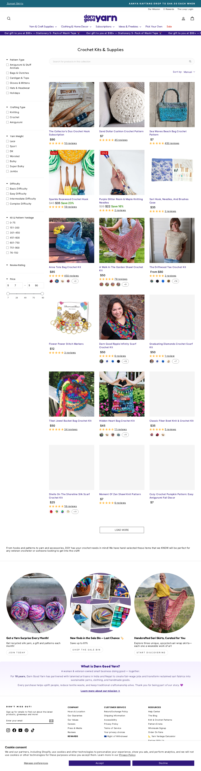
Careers (72, 724)
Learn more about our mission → (100, 690)
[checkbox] (24, 66)
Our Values (73, 720)
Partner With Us (156, 740)
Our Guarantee (75, 715)
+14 (175, 281)
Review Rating (17, 265)
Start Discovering (151, 652)
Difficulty (14, 183)
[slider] (8, 293)
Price (12, 279)
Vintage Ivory (62, 281)
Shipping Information (114, 715)
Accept (100, 763)
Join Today (17, 652)
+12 (125, 361)
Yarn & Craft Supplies (41, 26)
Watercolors (151, 281)
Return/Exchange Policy (116, 711)
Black (157, 281)
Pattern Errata (155, 724)
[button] (56, 143)
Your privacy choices (114, 732)
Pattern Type (16, 59)
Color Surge (51, 511)
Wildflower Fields (113, 284)
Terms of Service (112, 728)
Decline (163, 763)
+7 (175, 361)
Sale (169, 26)
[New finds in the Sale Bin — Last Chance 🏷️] (100, 603)
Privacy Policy (127, 754)
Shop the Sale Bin (86, 650)
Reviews (72, 732)
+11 (125, 435)
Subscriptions (104, 26)
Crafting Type (17, 107)
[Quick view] (91, 124)
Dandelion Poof (168, 361)
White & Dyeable (68, 511)
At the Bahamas (68, 281)
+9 (125, 284)
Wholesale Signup (157, 728)
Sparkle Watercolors (168, 281)
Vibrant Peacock (62, 511)
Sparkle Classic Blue (163, 281)
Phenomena (107, 361)
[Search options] (191, 61)
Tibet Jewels (51, 281)
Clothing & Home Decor (75, 26)
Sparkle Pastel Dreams (57, 511)
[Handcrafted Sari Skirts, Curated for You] (164, 603)
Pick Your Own (154, 26)
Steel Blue (118, 435)
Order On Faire (155, 732)
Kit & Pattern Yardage (21, 217)
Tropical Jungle (107, 284)
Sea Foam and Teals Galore (57, 281)
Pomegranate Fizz (101, 284)
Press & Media (75, 728)
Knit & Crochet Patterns (160, 720)
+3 (75, 281)
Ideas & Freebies (129, 26)
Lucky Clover (118, 284)
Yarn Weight (16, 136)
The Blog (152, 715)
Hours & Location (76, 711)
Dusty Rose (113, 435)
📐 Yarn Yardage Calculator (161, 736)
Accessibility (110, 720)
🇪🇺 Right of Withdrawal (116, 736)
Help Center (154, 711)
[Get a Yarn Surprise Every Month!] (36, 603)
